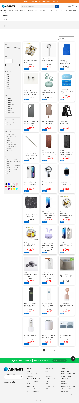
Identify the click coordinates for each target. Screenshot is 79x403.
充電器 (47, 381)
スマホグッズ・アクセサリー (34, 379)
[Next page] (57, 350)
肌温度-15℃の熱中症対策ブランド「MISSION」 (32, 10)
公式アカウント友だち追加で (39, 360)
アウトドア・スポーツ (33, 391)
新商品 (11, 10)
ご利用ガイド (4, 15)
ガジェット (51, 10)
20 (54, 350)
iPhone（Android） (32, 373)
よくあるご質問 (65, 371)
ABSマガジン (72, 10)
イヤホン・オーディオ (52, 379)
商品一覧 (29, 368)
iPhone (47, 373)
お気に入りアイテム (66, 376)
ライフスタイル (50, 386)
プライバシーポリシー (67, 389)
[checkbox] (6, 184)
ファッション (30, 386)
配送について (64, 379)
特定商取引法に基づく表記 (68, 386)
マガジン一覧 (49, 368)
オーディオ (30, 384)
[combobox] (40, 6)
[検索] (57, 6)
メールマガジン (4, 13)
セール (57, 10)
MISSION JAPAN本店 (66, 394)
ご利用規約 (64, 384)
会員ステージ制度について (68, 373)
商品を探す (3, 10)
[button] (66, 38)
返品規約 (63, 381)
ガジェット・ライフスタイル (34, 389)
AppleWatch (30, 376)
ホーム (5, 19)
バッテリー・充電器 (32, 381)
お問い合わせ (64, 391)
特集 (47, 389)
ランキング (64, 10)
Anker (16, 10)
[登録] (21, 377)
